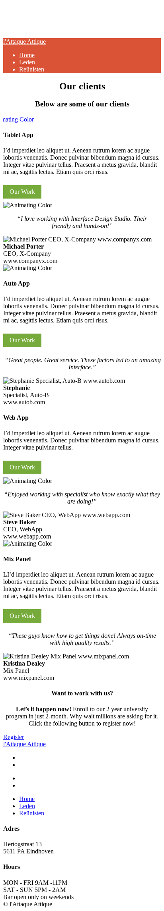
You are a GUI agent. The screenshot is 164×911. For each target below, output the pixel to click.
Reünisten (31, 69)
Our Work (22, 191)
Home (27, 55)
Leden (27, 62)
